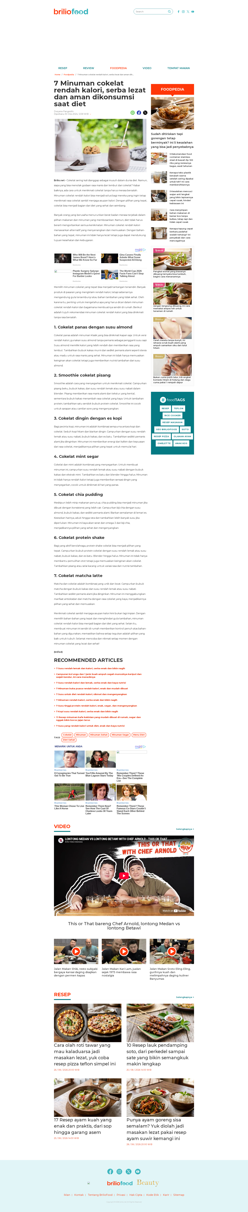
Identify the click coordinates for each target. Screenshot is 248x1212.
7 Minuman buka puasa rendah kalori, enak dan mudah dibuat (92, 688)
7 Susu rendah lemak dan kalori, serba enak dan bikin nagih (90, 668)
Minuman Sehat (98, 734)
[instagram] (183, 11)
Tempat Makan (178, 68)
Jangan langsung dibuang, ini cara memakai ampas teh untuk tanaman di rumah (171, 308)
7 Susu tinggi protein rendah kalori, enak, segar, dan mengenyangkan (96, 705)
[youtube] (192, 11)
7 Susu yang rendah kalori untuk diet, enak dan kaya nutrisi (90, 725)
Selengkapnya (184, 829)
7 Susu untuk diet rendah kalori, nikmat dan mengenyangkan (91, 694)
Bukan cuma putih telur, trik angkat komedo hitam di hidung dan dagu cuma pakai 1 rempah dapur (172, 380)
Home (57, 75)
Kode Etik (152, 1194)
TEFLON (178, 408)
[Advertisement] (124, 44)
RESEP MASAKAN (172, 422)
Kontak (79, 1194)
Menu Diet (139, 734)
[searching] (169, 11)
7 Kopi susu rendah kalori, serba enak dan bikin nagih (87, 711)
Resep (62, 68)
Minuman (81, 734)
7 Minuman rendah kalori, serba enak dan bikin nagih (86, 700)
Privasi (121, 1194)
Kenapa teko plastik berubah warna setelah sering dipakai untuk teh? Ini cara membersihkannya (181, 178)
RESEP (165, 408)
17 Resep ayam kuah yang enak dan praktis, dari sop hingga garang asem (83, 1126)
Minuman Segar (120, 734)
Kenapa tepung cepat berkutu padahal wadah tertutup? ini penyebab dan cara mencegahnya (181, 234)
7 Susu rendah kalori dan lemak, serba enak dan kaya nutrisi (91, 682)
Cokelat (67, 734)
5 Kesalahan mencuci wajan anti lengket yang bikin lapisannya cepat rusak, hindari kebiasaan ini (181, 197)
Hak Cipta (135, 1194)
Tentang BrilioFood (100, 1194)
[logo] (71, 11)
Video (147, 68)
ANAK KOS (181, 443)
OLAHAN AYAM (182, 436)
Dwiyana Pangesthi (63, 111)
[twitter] (188, 11)
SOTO (185, 429)
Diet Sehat (69, 740)
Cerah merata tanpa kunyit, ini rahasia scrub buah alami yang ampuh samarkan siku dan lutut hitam (170, 344)
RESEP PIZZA (161, 436)
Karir (166, 1194)
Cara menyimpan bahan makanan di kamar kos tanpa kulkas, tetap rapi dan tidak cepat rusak (181, 216)
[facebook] (178, 11)
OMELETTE (164, 443)
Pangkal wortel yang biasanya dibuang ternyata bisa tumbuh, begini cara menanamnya (169, 274)
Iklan (67, 1194)
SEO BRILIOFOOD (166, 429)
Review (88, 68)
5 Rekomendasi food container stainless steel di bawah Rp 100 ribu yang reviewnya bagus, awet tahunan (181, 160)
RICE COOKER (172, 415)
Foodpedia (118, 68)
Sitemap (178, 1194)
